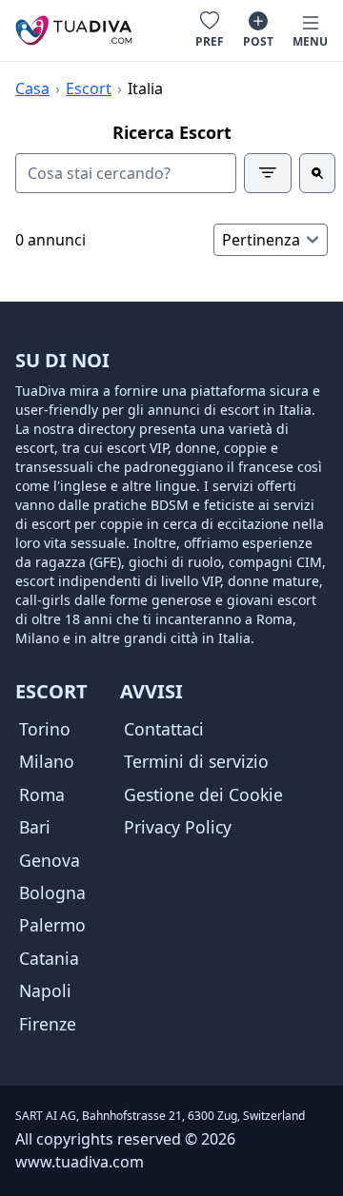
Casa (32, 88)
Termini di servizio (196, 761)
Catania (49, 958)
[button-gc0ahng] (268, 173)
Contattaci (164, 728)
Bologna (52, 892)
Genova (49, 860)
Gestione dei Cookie (203, 794)
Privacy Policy (178, 826)
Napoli (45, 990)
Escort (88, 88)
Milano (46, 761)
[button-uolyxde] (317, 173)
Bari (34, 826)
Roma (42, 794)
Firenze (47, 1023)
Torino (45, 728)
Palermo (52, 924)
